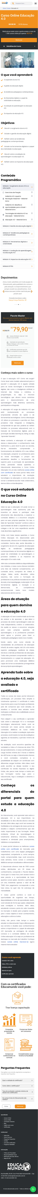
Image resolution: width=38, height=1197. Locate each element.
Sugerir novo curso (9, 1125)
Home (4, 8)
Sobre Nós (6, 1135)
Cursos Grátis (7, 1120)
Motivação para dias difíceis (11, 1156)
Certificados (7, 1127)
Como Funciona (8, 1137)
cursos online (12, 942)
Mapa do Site (7, 1158)
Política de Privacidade (10, 1153)
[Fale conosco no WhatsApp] (33, 1189)
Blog (5, 1123)
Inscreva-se (24, 942)
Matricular (17, 363)
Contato (6, 1141)
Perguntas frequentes (9, 1139)
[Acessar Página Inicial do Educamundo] (5, 3)
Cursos (8, 8)
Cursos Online (7, 1118)
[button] (35, 3)
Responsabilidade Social (10, 1154)
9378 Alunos (23, 24)
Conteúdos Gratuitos (9, 1121)
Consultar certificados (9, 1142)
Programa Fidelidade (9, 1144)
